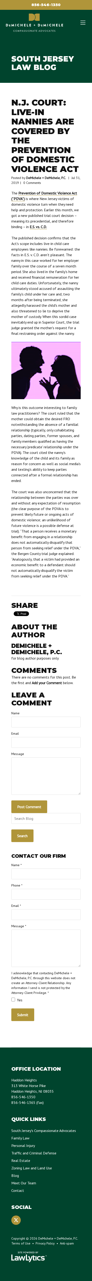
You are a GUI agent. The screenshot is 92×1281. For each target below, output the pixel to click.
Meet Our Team (23, 1183)
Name (15, 713)
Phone (16, 885)
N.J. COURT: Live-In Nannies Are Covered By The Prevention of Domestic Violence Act (45, 135)
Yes (19, 1000)
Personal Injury (23, 1145)
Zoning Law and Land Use (31, 1168)
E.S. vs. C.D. (38, 226)
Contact (17, 1190)
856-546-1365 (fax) (27, 1102)
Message (17, 754)
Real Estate (20, 1160)
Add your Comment (47, 682)
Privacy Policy (45, 1243)
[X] (16, 1220)
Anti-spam (67, 1243)
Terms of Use (20, 1243)
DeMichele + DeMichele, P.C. (46, 178)
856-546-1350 (46, 5)
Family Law (20, 1138)
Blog (15, 1175)
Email (15, 733)
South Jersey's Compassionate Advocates (43, 1130)
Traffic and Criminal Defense (33, 1153)
